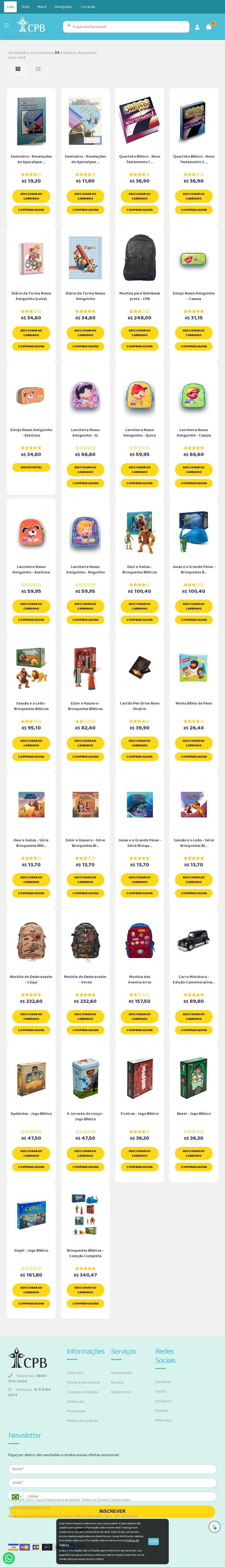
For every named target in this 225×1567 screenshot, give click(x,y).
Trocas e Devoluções (83, 1383)
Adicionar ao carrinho (31, 196)
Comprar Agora (31, 209)
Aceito (154, 1541)
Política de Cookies (82, 1421)
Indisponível (31, 467)
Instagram (163, 1401)
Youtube (161, 1411)
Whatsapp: (29, 1392)
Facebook (163, 1382)
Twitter (161, 1392)
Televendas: (27, 1378)
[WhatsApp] (9, 1558)
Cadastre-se (121, 1392)
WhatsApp (163, 1420)
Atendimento (121, 1373)
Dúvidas (117, 1383)
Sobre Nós (75, 1373)
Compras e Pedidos (83, 1392)
